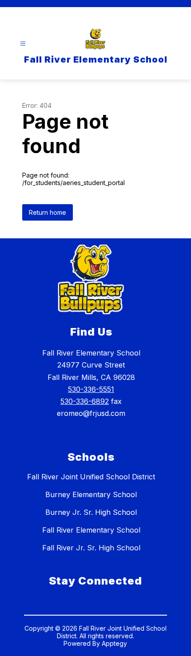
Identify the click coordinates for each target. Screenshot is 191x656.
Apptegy (114, 643)
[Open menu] (23, 44)
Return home (47, 212)
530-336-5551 (91, 389)
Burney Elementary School (91, 494)
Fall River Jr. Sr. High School (91, 547)
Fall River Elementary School (91, 530)
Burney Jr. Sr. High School (91, 512)
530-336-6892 (84, 401)
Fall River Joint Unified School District (91, 476)
